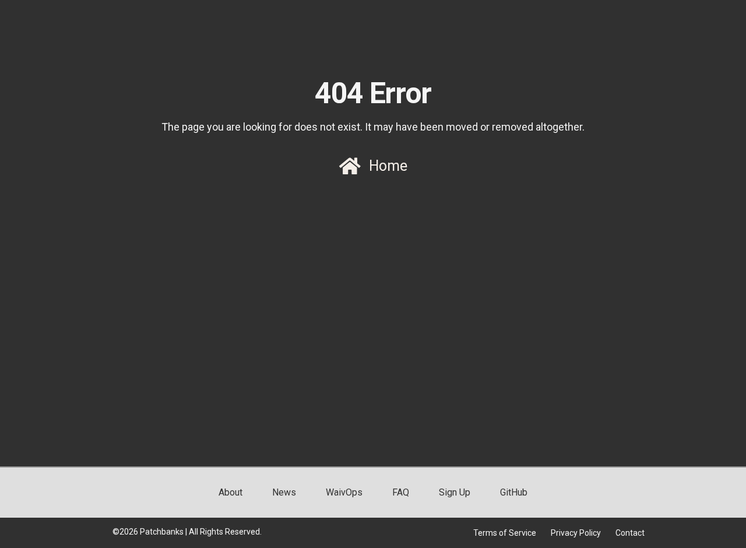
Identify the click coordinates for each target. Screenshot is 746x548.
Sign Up (454, 492)
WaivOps (344, 492)
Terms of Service (504, 533)
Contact (630, 533)
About (230, 492)
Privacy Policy (576, 533)
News (284, 492)
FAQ (400, 492)
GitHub (513, 492)
